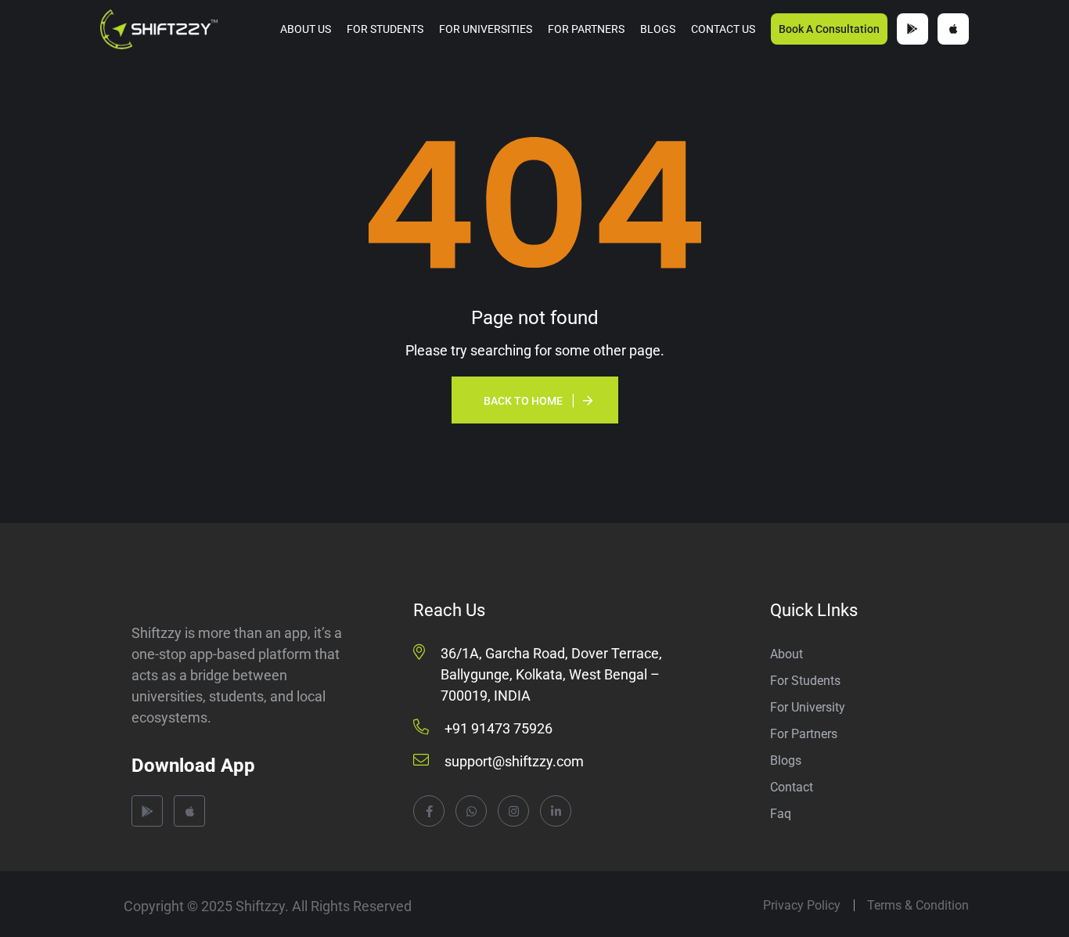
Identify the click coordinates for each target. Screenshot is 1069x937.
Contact (791, 787)
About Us (305, 29)
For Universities (485, 29)
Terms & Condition (918, 905)
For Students (385, 29)
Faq (780, 813)
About (786, 654)
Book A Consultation (829, 29)
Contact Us (723, 29)
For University (807, 707)
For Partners (586, 29)
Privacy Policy (801, 905)
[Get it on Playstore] (912, 29)
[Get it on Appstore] (953, 29)
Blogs (657, 29)
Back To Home (523, 401)
